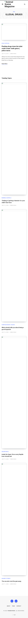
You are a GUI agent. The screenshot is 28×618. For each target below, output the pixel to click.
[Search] (24, 4)
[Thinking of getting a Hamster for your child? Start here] (14, 139)
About (8, 606)
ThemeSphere (11, 610)
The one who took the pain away (11, 581)
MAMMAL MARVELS (6, 197)
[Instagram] (16, 601)
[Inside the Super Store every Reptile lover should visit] (14, 392)
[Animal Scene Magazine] (10, 4)
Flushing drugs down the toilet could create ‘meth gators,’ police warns (12, 48)
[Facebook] (12, 601)
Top (14, 614)
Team (13, 606)
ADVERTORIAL (5, 451)
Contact (19, 606)
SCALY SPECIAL (5, 43)
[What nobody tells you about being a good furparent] (14, 265)
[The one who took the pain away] (14, 519)
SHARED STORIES (6, 578)
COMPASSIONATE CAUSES (8, 324)
